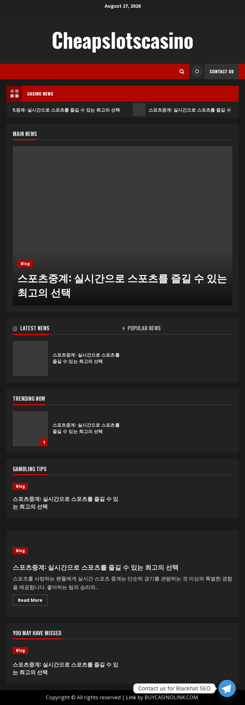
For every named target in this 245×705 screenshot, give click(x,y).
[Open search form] (182, 71)
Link (131, 697)
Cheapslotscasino (122, 39)
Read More (33, 601)
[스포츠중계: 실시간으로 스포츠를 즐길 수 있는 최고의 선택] (122, 226)
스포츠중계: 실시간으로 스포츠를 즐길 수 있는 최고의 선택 (122, 284)
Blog (25, 263)
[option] (122, 226)
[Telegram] (227, 688)
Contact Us (222, 71)
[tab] (67, 329)
